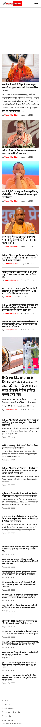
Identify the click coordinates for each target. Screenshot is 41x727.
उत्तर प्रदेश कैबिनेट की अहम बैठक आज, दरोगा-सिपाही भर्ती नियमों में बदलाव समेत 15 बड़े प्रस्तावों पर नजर (19, 606)
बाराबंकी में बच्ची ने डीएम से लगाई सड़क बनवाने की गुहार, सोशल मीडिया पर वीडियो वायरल (20, 87)
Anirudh (7, 297)
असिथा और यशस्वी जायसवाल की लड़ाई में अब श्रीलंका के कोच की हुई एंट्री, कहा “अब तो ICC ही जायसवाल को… (20, 548)
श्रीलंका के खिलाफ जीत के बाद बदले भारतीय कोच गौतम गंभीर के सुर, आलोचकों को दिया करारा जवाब (19, 494)
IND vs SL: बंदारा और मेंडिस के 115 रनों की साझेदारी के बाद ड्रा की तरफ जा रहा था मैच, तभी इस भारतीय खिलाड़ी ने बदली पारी (20, 470)
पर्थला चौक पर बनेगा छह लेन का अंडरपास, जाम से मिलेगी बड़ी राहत (19, 152)
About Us (5, 700)
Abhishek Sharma (11, 263)
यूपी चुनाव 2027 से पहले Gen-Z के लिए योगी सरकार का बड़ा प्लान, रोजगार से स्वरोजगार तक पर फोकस (20, 596)
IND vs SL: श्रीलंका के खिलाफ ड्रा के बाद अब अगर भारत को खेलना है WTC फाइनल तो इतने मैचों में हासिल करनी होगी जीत (20, 386)
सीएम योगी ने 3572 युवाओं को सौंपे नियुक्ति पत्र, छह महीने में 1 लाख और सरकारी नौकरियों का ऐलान (19, 622)
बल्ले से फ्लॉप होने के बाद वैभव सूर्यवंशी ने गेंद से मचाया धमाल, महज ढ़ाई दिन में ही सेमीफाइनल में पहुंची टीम (19, 573)
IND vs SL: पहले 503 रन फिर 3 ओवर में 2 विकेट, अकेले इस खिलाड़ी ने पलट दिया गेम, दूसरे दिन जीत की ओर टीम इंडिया (19, 677)
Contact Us (6, 704)
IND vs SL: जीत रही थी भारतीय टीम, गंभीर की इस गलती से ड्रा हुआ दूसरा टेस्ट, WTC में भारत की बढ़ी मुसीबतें (20, 422)
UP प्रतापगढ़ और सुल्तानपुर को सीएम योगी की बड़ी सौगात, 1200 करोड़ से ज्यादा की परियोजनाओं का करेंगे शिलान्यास (20, 584)
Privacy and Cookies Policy (11, 712)
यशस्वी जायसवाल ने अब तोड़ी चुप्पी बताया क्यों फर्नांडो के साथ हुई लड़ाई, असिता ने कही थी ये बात (20, 653)
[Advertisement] (20, 28)
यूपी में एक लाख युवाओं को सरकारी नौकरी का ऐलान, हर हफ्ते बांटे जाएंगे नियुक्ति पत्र (20, 446)
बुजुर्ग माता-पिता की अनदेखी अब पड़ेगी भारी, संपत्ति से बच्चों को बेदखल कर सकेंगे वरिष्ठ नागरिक (20, 239)
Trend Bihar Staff (11, 115)
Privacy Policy (7, 716)
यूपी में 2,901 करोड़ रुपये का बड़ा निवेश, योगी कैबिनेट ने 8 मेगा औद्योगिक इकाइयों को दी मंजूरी (20, 194)
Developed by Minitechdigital (12, 723)
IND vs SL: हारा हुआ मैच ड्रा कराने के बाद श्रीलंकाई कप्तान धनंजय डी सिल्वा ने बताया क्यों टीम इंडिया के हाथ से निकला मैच (20, 257)
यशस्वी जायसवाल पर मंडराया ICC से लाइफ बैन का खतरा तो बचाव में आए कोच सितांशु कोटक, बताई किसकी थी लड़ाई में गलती (20, 561)
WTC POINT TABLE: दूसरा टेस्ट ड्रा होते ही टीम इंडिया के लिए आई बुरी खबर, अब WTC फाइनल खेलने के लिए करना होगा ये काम (19, 290)
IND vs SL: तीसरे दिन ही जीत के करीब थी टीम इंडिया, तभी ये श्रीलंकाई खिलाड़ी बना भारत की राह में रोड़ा (20, 643)
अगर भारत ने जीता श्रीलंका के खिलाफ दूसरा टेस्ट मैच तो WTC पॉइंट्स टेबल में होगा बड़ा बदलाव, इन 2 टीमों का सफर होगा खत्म (20, 518)
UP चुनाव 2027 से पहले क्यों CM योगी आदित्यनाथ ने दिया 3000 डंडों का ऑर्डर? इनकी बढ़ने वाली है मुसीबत (20, 632)
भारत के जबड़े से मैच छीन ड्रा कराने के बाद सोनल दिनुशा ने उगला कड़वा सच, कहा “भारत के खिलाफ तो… (19, 274)
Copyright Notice (8, 708)
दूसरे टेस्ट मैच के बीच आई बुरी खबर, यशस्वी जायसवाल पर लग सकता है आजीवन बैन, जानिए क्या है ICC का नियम (19, 665)
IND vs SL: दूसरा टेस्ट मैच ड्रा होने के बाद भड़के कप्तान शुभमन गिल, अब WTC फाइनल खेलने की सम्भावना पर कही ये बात (20, 324)
